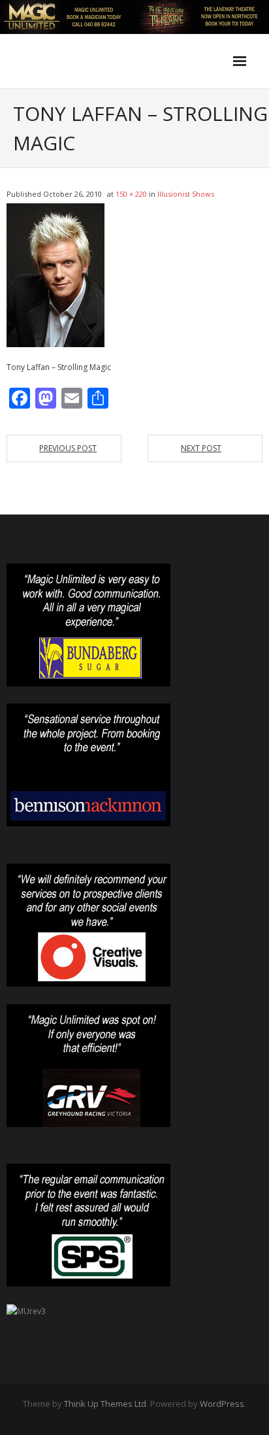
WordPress (222, 1404)
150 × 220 (131, 194)
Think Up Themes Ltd (105, 1404)
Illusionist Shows (185, 194)
